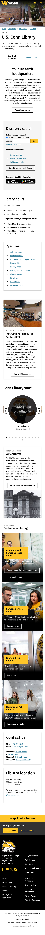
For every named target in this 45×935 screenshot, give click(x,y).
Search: (9, 141)
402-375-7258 (17, 744)
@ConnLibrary (21, 752)
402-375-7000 (7, 863)
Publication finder (17, 162)
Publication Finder (13, 144)
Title (19, 138)
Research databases (18, 158)
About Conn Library (22, 110)
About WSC (12, 29)
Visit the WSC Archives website (22, 485)
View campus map (13, 795)
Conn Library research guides (20, 168)
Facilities (33, 29)
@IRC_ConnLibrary (23, 760)
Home (4, 29)
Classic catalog (16, 155)
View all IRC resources (22, 374)
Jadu (31, 926)
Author (26, 138)
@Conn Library (21, 757)
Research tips (31, 57)
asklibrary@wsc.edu (20, 747)
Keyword (12, 138)
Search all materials (12, 57)
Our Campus (23, 29)
